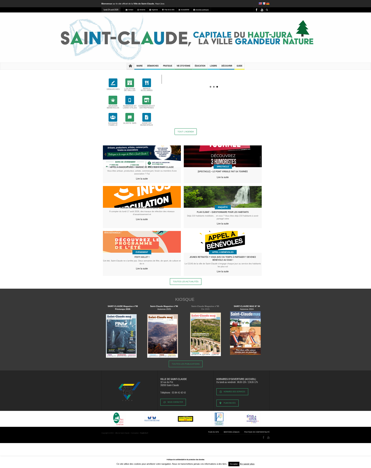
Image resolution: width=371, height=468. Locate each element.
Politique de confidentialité (257, 432)
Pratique (167, 66)
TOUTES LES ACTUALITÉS (185, 281)
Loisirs (213, 66)
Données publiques (202, 10)
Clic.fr (144, 433)
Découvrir (226, 66)
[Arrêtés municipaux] (147, 117)
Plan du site (213, 432)
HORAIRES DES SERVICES (234, 391)
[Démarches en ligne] (113, 83)
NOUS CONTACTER (175, 402)
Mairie (140, 66)
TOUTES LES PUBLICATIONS (186, 364)
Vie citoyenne (183, 66)
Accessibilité (185, 10)
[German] (268, 3)
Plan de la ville (169, 10)
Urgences (155, 10)
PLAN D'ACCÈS (230, 403)
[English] (260, 3)
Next (270, 75)
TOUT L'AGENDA (186, 131)
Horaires (142, 10)
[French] (264, 3)
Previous (157, 75)
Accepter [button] (234, 464)
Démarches (153, 66)
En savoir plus (247, 464)
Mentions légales (231, 432)
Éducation (200, 66)
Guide (239, 66)
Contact (130, 10)
